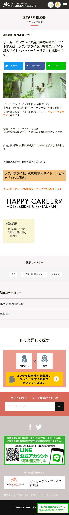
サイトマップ (50, 495)
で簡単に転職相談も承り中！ (53, 508)
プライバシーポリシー (28, 495)
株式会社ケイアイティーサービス (30, 107)
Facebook (35, 65)
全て (13, 274)
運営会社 (8, 495)
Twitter (14, 65)
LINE (56, 65)
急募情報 (56, 274)
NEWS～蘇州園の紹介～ (34, 274)
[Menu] (65, 4)
